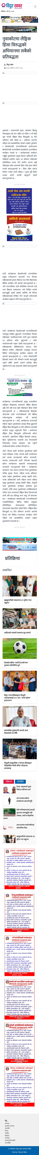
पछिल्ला (9, 781)
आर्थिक (7, 1133)
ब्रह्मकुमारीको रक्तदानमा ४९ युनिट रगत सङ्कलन (17, 602)
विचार (6, 1130)
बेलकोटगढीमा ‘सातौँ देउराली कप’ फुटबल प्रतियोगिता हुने (16, 664)
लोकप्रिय (20, 781)
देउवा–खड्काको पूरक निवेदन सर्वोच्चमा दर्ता (23, 788)
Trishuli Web (22, 1152)
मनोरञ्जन (7, 1138)
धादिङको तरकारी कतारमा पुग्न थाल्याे (17, 632)
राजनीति (7, 1128)
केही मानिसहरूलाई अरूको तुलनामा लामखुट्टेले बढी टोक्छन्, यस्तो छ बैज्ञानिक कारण (19, 814)
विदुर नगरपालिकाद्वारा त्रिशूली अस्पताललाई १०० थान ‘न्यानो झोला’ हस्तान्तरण (17, 698)
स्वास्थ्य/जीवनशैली (10, 1140)
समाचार (7, 1123)
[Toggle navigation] (35, 7)
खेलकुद (7, 1135)
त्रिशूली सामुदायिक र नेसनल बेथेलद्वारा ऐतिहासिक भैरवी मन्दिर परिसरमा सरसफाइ (18, 765)
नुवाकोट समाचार (9, 1126)
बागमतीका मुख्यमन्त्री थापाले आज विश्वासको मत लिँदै (16, 732)
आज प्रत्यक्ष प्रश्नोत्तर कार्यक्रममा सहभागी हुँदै (24, 800)
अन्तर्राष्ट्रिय (8, 1143)
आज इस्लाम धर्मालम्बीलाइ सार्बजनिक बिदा (25, 826)
